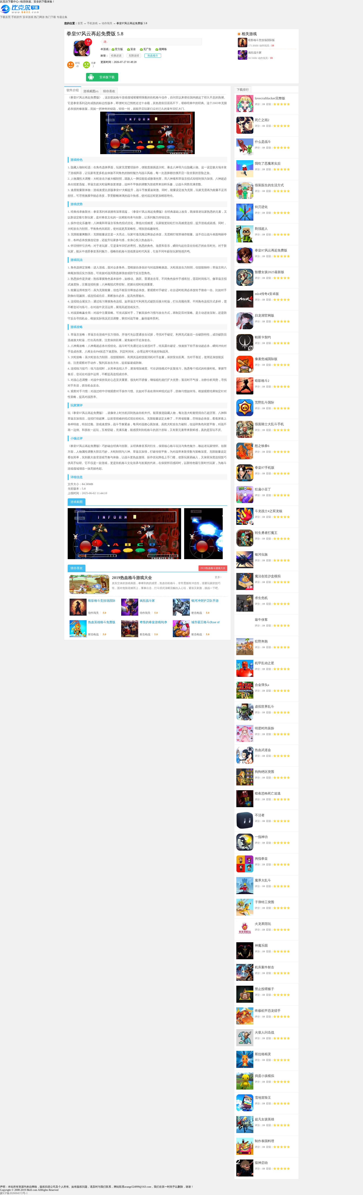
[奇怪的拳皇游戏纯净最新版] (129, 629)
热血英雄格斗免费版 (101, 622)
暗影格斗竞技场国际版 (261, 40)
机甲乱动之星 (264, 663)
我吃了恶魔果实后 (268, 163)
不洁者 (259, 815)
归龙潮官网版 (264, 315)
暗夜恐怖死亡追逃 (268, 793)
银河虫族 (261, 554)
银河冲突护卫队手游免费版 (205, 601)
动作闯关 (107, 23)
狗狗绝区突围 (264, 772)
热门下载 (50, 17)
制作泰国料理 (264, 1141)
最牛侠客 (261, 619)
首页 (80, 23)
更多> (218, 577)
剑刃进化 (261, 207)
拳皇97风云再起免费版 (271, 250)
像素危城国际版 (266, 359)
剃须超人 (261, 228)
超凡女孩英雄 (264, 1119)
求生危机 (261, 598)
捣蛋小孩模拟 (264, 1076)
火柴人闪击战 (264, 1032)
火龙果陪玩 (263, 924)
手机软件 (16, 17)
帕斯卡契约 (263, 337)
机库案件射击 (264, 967)
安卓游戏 (28, 17)
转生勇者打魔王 (266, 533)
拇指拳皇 (261, 858)
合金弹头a (262, 685)
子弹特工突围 (264, 902)
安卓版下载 (107, 77)
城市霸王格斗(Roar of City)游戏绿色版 (205, 622)
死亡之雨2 (262, 120)
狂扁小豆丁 (263, 489)
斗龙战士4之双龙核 (268, 511)
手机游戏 (92, 23)
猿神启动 (261, 1163)
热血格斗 (152, 55)
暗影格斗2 (262, 381)
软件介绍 (73, 90)
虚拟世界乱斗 (264, 706)
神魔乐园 (261, 945)
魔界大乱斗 (263, 880)
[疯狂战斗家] (129, 607)
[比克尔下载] (20, 13)
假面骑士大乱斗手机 (269, 424)
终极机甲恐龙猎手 (268, 1011)
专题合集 (62, 17)
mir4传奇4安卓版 (267, 294)
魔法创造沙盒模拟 (268, 576)
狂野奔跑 (261, 641)
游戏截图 (89, 91)
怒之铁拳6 (262, 446)
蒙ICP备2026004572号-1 (14, 1193)
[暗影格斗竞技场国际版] (78, 607)
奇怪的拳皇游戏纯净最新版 (153, 622)
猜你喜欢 (109, 91)
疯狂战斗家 (254, 52)
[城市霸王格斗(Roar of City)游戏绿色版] (181, 629)
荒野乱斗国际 (264, 402)
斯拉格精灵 (263, 1054)
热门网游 (39, 17)
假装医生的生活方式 (269, 185)
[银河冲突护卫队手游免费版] (181, 607)
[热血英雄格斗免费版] (78, 629)
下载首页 (5, 17)
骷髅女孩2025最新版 (269, 272)
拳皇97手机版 (264, 467)
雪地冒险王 (263, 1097)
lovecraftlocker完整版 (270, 98)
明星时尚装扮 (264, 728)
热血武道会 (263, 750)
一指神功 (261, 837)
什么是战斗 (263, 142)
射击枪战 (196, 612)
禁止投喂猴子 (264, 989)
